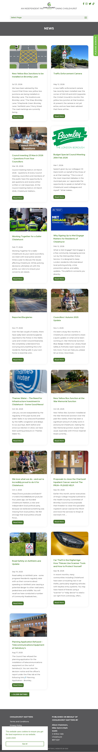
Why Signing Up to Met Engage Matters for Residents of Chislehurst (68, 238)
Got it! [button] (24, 744)
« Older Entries (19, 694)
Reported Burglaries (22, 317)
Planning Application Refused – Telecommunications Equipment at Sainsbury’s (28, 645)
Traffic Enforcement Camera (67, 73)
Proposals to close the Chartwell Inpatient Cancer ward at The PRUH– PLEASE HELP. (69, 482)
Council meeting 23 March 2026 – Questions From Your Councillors (27, 158)
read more (17, 117)
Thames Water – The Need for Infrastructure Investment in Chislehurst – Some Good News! (28, 401)
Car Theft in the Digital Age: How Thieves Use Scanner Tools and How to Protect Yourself (69, 563)
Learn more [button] (11, 738)
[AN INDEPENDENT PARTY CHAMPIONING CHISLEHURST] (49, 6)
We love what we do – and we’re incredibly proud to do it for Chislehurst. (28, 482)
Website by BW (61, 748)
